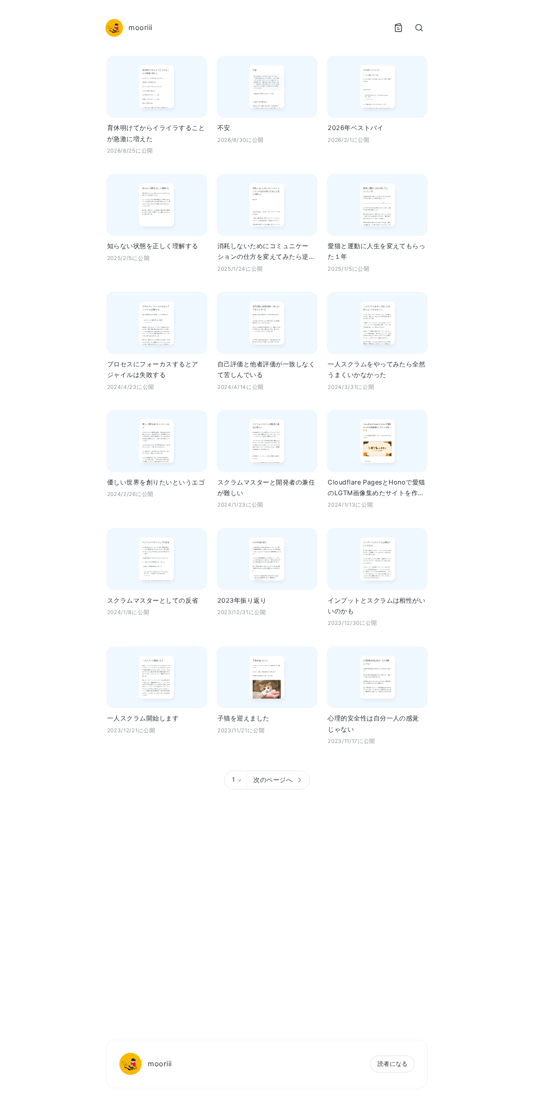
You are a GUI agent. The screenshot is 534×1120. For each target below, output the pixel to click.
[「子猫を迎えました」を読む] (267, 677)
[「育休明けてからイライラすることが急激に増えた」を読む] (156, 87)
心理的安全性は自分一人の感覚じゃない (373, 723)
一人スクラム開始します (143, 718)
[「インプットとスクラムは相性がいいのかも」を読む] (377, 559)
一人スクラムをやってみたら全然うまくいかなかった (376, 369)
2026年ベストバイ (355, 128)
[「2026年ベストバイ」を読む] (377, 87)
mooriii (160, 1064)
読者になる (392, 1063)
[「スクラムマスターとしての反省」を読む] (156, 559)
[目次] (398, 27)
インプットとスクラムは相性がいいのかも (376, 605)
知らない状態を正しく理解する (152, 246)
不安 (223, 128)
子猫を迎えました (243, 718)
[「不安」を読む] (267, 87)
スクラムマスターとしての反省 (152, 600)
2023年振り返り (241, 600)
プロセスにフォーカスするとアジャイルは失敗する (152, 369)
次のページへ (272, 780)
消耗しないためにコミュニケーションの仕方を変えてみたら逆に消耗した (266, 252)
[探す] (419, 27)
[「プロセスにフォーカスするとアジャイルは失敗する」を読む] (156, 323)
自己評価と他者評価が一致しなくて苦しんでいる (266, 369)
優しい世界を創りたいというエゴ (156, 482)
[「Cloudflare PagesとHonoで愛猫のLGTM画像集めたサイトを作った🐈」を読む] (377, 441)
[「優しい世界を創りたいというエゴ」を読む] (156, 441)
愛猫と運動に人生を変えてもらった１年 (376, 251)
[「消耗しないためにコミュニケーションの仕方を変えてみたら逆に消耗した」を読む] (267, 205)
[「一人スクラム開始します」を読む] (156, 677)
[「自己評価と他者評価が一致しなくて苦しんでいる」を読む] (267, 323)
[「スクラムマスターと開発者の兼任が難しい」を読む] (267, 441)
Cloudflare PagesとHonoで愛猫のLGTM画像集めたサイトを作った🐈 (376, 488)
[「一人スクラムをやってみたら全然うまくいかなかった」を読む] (377, 323)
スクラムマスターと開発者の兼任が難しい (266, 487)
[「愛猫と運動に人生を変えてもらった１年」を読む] (377, 205)
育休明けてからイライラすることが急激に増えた (156, 133)
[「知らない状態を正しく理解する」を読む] (156, 205)
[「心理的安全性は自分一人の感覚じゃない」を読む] (377, 677)
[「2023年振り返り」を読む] (267, 559)
